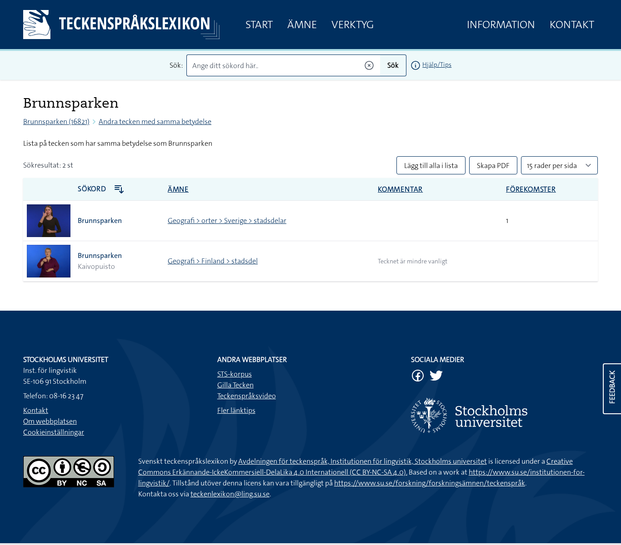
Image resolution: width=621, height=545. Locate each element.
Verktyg (352, 24)
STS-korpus (234, 374)
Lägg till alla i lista (431, 165)
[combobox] (283, 65)
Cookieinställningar (53, 432)
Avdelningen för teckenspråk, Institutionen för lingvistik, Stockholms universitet (362, 461)
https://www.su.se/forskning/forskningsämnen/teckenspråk (429, 483)
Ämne (302, 24)
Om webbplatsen (50, 421)
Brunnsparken (100, 220)
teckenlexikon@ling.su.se (230, 494)
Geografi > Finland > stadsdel (213, 261)
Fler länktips (236, 410)
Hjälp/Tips (436, 64)
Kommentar (400, 189)
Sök (393, 65)
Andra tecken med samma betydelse (155, 121)
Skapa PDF (493, 165)
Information (501, 24)
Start (259, 24)
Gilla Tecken (235, 385)
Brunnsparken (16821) (56, 121)
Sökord (93, 188)
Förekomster (531, 189)
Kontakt (572, 24)
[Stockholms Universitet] (504, 415)
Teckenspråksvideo (246, 396)
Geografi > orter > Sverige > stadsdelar (227, 220)
